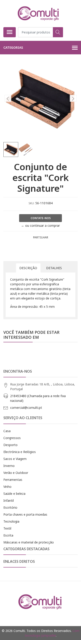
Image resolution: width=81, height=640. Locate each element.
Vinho (7, 486)
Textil (7, 528)
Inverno (9, 466)
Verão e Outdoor (15, 473)
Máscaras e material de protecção (28, 542)
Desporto (10, 445)
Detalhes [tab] (54, 268)
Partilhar (40, 237)
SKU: (31, 203)
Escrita (8, 535)
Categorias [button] (13, 47)
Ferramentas (12, 479)
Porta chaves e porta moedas (25, 514)
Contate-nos (41, 218)
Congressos (12, 438)
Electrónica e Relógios (19, 452)
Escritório (10, 507)
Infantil (8, 500)
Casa (7, 431)
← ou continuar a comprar (40, 225)
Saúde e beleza (14, 493)
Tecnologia (11, 521)
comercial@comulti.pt (26, 407)
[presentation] (7, 98)
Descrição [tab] (28, 268)
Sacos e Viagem (15, 459)
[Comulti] (38, 13)
